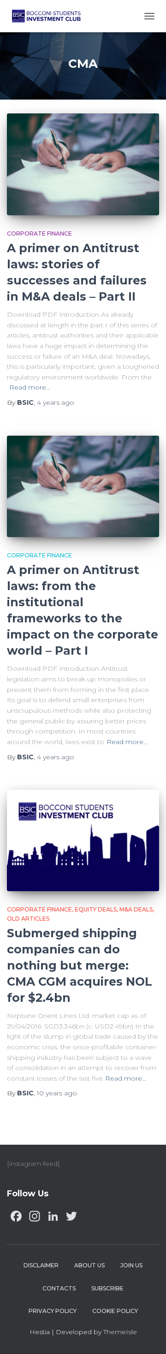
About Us (89, 1265)
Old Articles (28, 918)
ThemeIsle (120, 1332)
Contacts (59, 1288)
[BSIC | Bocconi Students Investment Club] (50, 16)
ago (55, 402)
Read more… (29, 387)
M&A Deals (136, 909)
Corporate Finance (39, 233)
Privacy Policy (53, 1310)
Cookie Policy (115, 1310)
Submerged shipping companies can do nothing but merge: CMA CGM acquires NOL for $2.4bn (79, 965)
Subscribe (107, 1288)
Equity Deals (96, 909)
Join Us (131, 1265)
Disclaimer (41, 1265)
